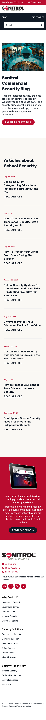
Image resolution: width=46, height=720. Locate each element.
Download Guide (21, 530)
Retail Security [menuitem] (8, 652)
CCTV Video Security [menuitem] (11, 675)
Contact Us (10, 564)
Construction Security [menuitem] (11, 634)
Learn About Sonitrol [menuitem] (11, 602)
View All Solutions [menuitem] (10, 657)
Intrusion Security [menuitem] (9, 616)
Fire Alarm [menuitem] (6, 684)
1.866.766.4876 (12, 568)
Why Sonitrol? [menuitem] (10, 597)
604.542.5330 (11, 571)
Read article (13, 196)
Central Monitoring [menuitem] (10, 621)
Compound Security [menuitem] (10, 639)
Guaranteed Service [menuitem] (10, 607)
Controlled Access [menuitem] (10, 680)
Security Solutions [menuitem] (12, 629)
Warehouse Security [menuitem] (11, 643)
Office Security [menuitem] (8, 648)
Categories (38, 17)
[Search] (41, 25)
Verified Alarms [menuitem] (8, 611)
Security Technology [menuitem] (14, 665)
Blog (4, 17)
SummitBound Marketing (21, 706)
